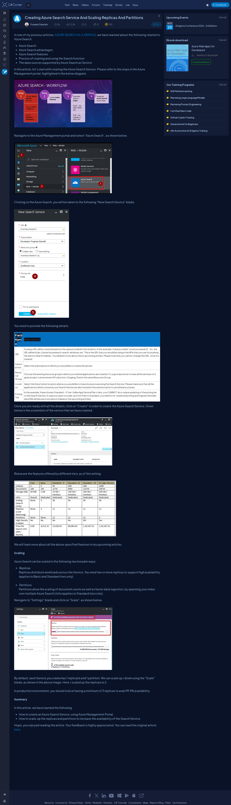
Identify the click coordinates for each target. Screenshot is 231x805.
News (75, 4)
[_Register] (5, 794)
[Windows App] (119, 795)
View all (222, 17)
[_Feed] (5, 19)
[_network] (5, 47)
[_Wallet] (5, 30)
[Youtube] (111, 795)
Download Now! (201, 62)
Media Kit (97, 802)
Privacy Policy (76, 802)
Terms (88, 802)
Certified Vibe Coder (181, 110)
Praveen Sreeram (39, 24)
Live (128, 4)
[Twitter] (97, 795)
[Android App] (127, 795)
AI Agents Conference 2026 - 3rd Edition (196, 25)
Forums (96, 4)
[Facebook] (90, 795)
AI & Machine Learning (181, 91)
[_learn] (5, 36)
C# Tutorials (120, 802)
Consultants (134, 802)
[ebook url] (177, 73)
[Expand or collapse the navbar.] (5, 13)
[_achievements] (5, 42)
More (135, 5)
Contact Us (61, 802)
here (17, 729)
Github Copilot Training (182, 117)
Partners (108, 802)
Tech (67, 4)
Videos (85, 4)
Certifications (179, 802)
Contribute (220, 4)
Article (156, 24)
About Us (49, 802)
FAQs (168, 802)
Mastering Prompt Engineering (185, 104)
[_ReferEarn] (5, 53)
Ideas (145, 802)
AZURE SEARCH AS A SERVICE (75, 35)
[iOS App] (134, 795)
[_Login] (5, 801)
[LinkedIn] (104, 795)
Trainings (107, 4)
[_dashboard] (5, 25)
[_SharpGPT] (5, 65)
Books (119, 4)
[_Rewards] (5, 59)
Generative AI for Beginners (184, 124)
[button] (94, 24)
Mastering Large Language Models (187, 97)
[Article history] (55, 24)
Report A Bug (157, 802)
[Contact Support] (141, 795)
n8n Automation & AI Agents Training (188, 130)
